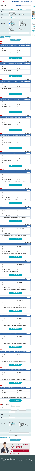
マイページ (24, 460)
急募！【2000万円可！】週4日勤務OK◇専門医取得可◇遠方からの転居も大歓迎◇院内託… (13, 171)
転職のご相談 (25, 459)
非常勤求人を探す (20, 463)
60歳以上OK (11, 29)
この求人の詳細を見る (16, 58)
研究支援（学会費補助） (23, 24)
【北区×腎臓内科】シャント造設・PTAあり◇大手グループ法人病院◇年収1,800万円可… (13, 351)
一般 (10, 13)
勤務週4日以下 (12, 20)
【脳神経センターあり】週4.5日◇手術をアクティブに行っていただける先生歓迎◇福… (13, 81)
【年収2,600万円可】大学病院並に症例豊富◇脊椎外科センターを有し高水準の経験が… (13, 45)
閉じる (15, 435)
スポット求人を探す (20, 465)
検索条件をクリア (24, 39)
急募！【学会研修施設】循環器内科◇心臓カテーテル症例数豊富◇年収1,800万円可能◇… (13, 63)
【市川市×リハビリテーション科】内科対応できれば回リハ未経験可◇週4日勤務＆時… (12, 369)
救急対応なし (11, 21)
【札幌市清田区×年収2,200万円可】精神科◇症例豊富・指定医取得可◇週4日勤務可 (12, 135)
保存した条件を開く (7, 37)
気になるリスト (25, 461)
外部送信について (31, 464)
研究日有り (11, 25)
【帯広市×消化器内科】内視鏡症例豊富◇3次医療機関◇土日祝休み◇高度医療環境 (12, 315)
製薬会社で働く (12, 30)
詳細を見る (28, 45)
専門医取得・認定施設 (13, 23)
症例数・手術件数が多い (23, 23)
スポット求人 (28, 5)
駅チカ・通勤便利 (12, 22)
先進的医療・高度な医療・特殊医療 (24, 25)
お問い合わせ (30, 459)
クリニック (16, 14)
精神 (19, 13)
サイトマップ (30, 462)
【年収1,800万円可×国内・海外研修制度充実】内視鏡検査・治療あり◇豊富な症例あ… (12, 117)
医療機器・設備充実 (12, 24)
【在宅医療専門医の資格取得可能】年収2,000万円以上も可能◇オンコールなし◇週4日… (13, 387)
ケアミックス (11, 14)
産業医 (19, 14)
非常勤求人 (23, 5)
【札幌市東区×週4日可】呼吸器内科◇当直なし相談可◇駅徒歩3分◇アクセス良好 (12, 153)
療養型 (15, 13)
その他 (11, 15)
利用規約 (30, 463)
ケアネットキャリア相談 (25, 463)
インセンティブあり (22, 21)
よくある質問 (25, 464)
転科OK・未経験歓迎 (22, 28)
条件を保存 (2, 37)
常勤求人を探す (20, 461)
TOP (19, 459)
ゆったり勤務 (21, 20)
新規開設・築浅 (12, 28)
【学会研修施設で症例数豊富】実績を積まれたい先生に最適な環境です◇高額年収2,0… (13, 333)
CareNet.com (30, 461)
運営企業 (30, 460)
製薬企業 (24, 14)
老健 (23, 13)
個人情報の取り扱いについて (31, 466)
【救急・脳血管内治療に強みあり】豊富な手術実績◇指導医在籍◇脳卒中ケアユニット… (13, 99)
